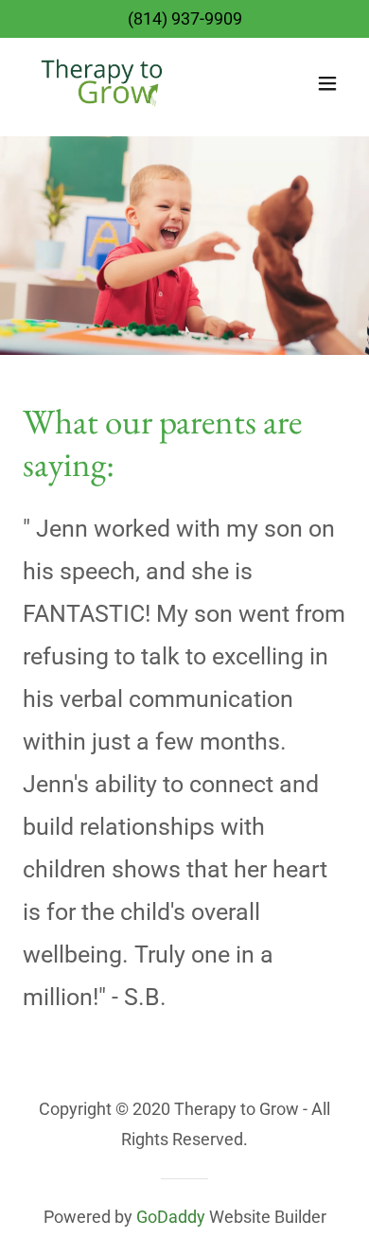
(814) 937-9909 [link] (185, 18)
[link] (105, 83)
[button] (327, 83)
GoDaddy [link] (170, 1217)
